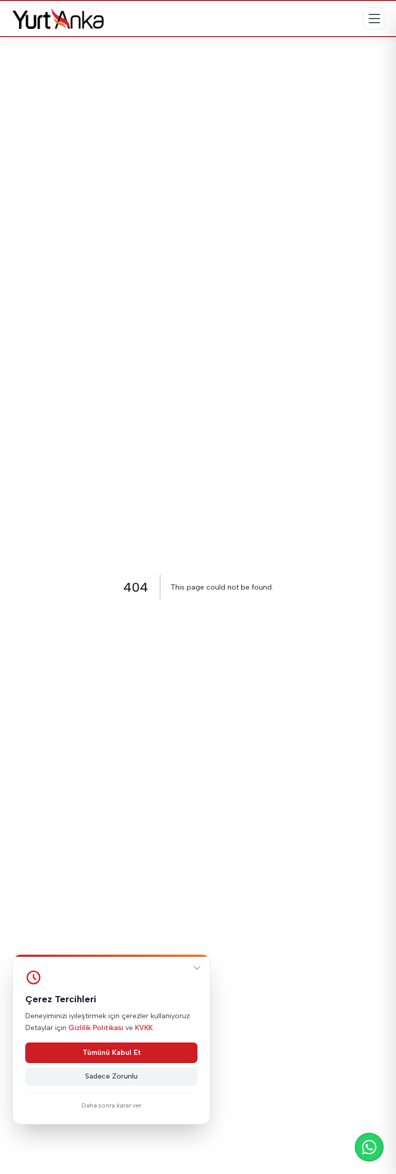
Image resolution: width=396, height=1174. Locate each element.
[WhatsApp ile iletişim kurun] (369, 1147)
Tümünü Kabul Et (111, 1052)
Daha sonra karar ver (111, 1105)
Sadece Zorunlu (111, 1076)
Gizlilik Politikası (96, 1027)
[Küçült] (197, 968)
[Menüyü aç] (374, 18)
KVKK (144, 1027)
